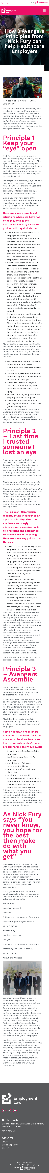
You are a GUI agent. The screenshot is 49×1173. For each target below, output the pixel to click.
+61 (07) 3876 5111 (11, 926)
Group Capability (10, 1145)
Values (5, 1142)
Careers (6, 1148)
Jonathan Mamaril (12, 908)
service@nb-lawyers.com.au (22, 894)
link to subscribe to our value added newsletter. (20, 897)
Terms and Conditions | (19, 1165)
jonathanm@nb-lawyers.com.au (18, 921)
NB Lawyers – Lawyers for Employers (21, 409)
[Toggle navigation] (44, 10)
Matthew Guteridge (12, 935)
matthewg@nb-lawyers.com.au (18, 949)
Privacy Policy (33, 1165)
